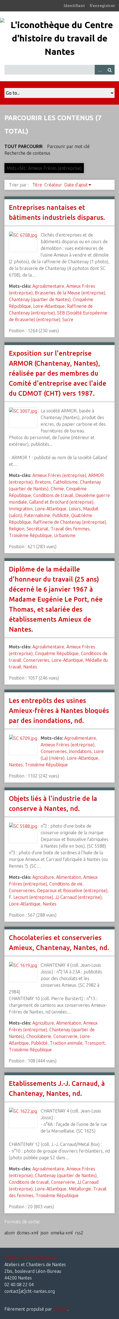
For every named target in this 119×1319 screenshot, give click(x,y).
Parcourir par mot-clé (68, 146)
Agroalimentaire (48, 286)
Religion (16, 528)
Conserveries (36, 660)
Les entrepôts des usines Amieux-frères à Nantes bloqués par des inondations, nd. (59, 710)
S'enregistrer (102, 5)
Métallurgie (80, 1188)
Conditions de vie (65, 883)
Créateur (53, 184)
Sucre (67, 319)
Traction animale (66, 1042)
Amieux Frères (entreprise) (59, 475)
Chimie (57, 488)
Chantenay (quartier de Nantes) (40, 299)
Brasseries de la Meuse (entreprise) (70, 292)
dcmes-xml (27, 1232)
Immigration (21, 508)
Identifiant (74, 5)
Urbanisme (65, 535)
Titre (37, 184)
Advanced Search (100, 70)
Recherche (110, 70)
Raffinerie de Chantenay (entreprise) (69, 522)
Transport (95, 1042)
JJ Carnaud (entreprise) (78, 897)
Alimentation (68, 877)
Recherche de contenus (27, 153)
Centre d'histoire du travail (30, 1257)
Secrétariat (37, 528)
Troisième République (30, 535)
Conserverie (65, 1036)
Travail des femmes (70, 528)
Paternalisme (37, 515)
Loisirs (75, 508)
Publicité (60, 515)
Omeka (60, 1308)
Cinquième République (57, 653)
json (44, 1232)
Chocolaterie (38, 1036)
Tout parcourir (23, 146)
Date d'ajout (76, 184)
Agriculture (43, 877)
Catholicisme (65, 481)
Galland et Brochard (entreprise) (61, 502)
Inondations (80, 751)
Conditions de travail (53, 495)
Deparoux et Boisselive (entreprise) (72, 890)
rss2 (79, 1232)
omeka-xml (62, 1232)
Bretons (43, 481)
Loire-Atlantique (49, 306)
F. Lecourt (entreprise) (31, 897)
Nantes (30, 666)
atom (9, 1232)
